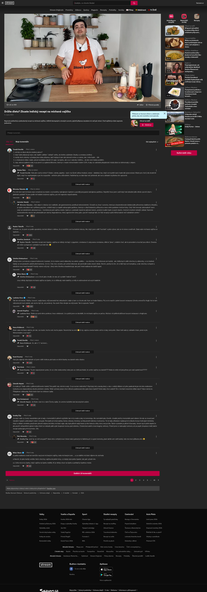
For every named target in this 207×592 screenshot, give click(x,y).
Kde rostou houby (106, 547)
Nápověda (73, 590)
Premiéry (69, 10)
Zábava (78, 10)
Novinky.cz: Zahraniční (192, 112)
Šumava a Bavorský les (133, 528)
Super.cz (188, 63)
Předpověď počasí (92, 547)
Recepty (103, 10)
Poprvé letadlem (130, 524)
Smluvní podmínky (84, 590)
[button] (82, 58)
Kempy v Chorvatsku (132, 519)
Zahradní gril (138, 551)
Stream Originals (56, 10)
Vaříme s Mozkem (191, 87)
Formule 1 (85, 537)
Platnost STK (150, 541)
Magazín (94, 10)
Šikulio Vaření (189, 75)
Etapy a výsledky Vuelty (69, 524)
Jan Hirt (63, 528)
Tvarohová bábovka (110, 532)
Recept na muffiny (110, 524)
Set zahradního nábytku (124, 551)
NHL (83, 541)
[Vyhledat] (134, 3)
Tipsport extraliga (88, 528)
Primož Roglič (65, 537)
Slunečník (100, 551)
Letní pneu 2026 (151, 519)
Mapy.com (79, 547)
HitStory (188, 125)
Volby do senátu (44, 537)
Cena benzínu (119, 547)
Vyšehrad (84, 556)
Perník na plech (109, 541)
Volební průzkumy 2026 (47, 524)
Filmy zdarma (108, 556)
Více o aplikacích (105, 580)
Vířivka (147, 551)
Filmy (131, 10)
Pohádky (112, 10)
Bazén (68, 551)
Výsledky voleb (44, 528)
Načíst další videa (184, 153)
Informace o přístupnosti (127, 590)
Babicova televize (191, 137)
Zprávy (86, 10)
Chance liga (86, 519)
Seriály (121, 10)
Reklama (114, 590)
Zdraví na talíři (190, 26)
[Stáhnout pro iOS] (106, 569)
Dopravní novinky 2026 (154, 528)
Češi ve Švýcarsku (131, 532)
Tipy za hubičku (190, 38)
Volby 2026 (43, 519)
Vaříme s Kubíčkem (191, 51)
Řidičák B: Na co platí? (154, 532)
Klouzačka (110, 551)
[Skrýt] (164, 113)
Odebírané (141, 10)
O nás (107, 590)
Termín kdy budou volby (47, 532)
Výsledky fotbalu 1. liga (90, 524)
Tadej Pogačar (66, 532)
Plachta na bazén (79, 551)
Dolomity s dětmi (130, 541)
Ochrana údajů (98, 590)
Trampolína (91, 551)
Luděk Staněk (150, 556)
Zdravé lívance (109, 528)
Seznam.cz (200, 3)
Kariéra (72, 574)
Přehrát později (153, 105)
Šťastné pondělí (137, 556)
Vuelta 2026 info (66, 519)
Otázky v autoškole (152, 537)
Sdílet (141, 105)
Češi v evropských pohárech (136, 547)
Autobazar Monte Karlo (71, 556)
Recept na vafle (109, 537)
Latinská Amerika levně (133, 537)
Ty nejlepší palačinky (111, 519)
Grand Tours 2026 (67, 541)
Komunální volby (45, 541)
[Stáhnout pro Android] (106, 575)
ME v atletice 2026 (88, 532)
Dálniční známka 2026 (154, 524)
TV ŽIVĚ (153, 10)
